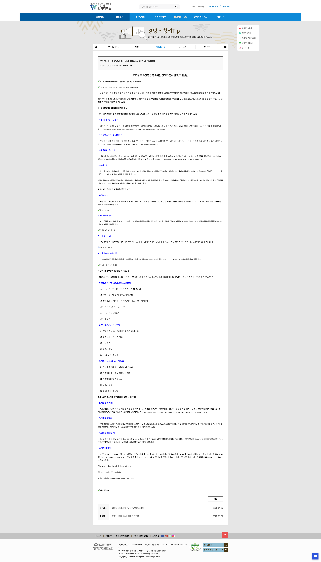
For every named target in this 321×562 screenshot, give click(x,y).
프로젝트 (100, 16)
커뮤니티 (221, 16)
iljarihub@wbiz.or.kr (150, 553)
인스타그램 (245, 48)
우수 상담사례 (184, 47)
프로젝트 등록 (213, 7)
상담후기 (207, 47)
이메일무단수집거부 (141, 536)
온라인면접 (140, 16)
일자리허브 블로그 (247, 43)
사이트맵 (155, 536)
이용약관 (109, 536)
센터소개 (98, 536)
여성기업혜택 (160, 16)
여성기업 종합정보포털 (249, 38)
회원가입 (201, 6)
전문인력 (120, 16)
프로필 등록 (226, 7)
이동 (226, 545)
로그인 (192, 6)
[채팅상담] (315, 556)
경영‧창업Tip (160, 47)
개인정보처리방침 (122, 536)
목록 (215, 499)
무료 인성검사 (246, 33)
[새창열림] (162, 536)
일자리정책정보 (200, 16)
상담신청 (137, 47)
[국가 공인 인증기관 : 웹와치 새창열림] (195, 547)
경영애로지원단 (180, 16)
